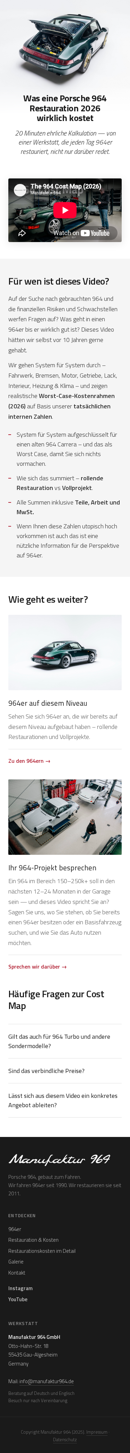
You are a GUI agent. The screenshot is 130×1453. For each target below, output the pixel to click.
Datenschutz (65, 1439)
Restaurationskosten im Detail (42, 1251)
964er (14, 1229)
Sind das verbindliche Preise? (46, 1070)
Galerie (16, 1262)
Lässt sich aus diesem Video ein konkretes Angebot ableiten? (63, 1100)
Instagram (20, 1288)
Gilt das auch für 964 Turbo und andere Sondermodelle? (59, 1041)
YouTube (17, 1299)
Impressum (96, 1431)
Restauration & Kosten (33, 1240)
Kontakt (16, 1273)
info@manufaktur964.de (46, 1381)
